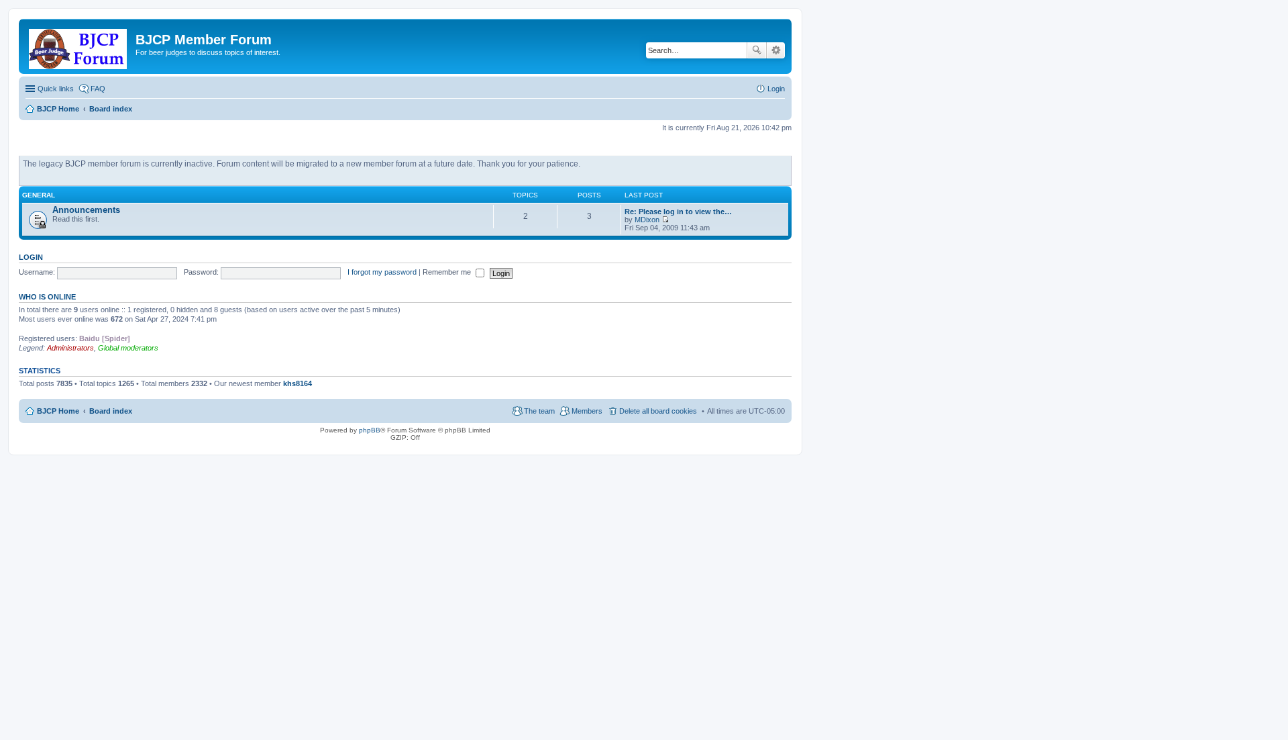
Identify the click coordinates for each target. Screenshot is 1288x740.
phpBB (369, 430)
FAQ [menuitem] (98, 89)
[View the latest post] (665, 220)
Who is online (47, 297)
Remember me (448, 272)
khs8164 (297, 383)
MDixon (647, 220)
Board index (110, 411)
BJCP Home (58, 411)
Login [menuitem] (776, 89)
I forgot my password (382, 272)
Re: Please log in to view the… (678, 211)
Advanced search (776, 50)
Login (31, 257)
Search (757, 50)
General (38, 195)
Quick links (56, 89)
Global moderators (128, 348)
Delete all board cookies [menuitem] (658, 411)
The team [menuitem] (539, 411)
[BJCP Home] (79, 46)
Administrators (70, 348)
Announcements (86, 210)
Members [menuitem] (587, 411)
